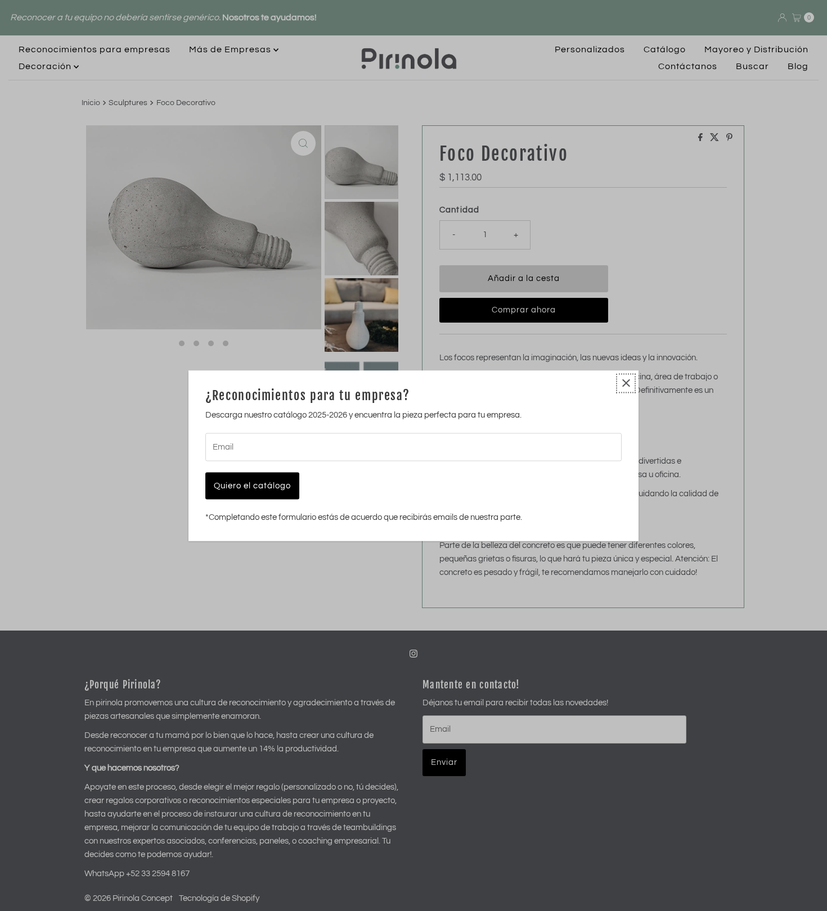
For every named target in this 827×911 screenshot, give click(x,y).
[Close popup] (626, 383)
